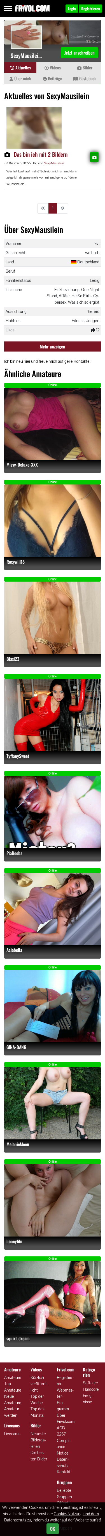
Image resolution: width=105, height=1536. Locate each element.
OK (52, 1528)
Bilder (86, 67)
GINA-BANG (16, 1047)
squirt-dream (17, 1338)
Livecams (12, 1433)
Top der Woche (37, 1399)
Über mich (22, 78)
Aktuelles (22, 67)
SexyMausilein (54, 163)
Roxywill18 (15, 562)
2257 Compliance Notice (64, 1443)
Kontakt (64, 1471)
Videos (55, 67)
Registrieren (65, 1381)
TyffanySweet (17, 756)
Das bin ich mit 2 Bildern (40, 154)
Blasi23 (12, 659)
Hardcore (91, 1389)
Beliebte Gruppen (64, 1493)
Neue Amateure (12, 1399)
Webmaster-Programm (65, 1399)
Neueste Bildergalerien (38, 1440)
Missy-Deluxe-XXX (22, 464)
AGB (61, 1427)
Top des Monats (38, 1412)
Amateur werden (11, 1412)
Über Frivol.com (65, 1418)
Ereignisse (88, 1398)
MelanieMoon (17, 1144)
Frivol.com (32, 8)
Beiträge (54, 78)
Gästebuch (87, 78)
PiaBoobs (14, 853)
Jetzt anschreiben (79, 52)
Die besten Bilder (39, 1456)
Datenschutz (63, 1462)
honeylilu (14, 1241)
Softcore (90, 1382)
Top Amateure (12, 1387)
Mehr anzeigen (52, 346)
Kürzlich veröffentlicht (39, 1384)
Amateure (12, 1377)
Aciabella (14, 950)
